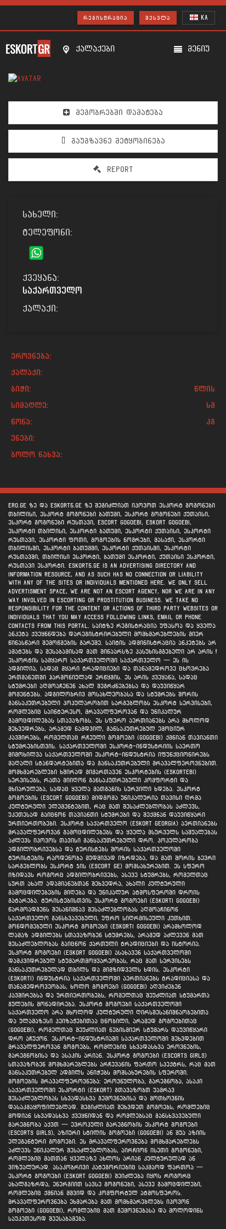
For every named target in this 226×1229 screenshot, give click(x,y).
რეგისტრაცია (105, 17)
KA (203, 17)
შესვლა (158, 17)
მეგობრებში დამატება (117, 112)
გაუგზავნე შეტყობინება (116, 141)
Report (118, 169)
